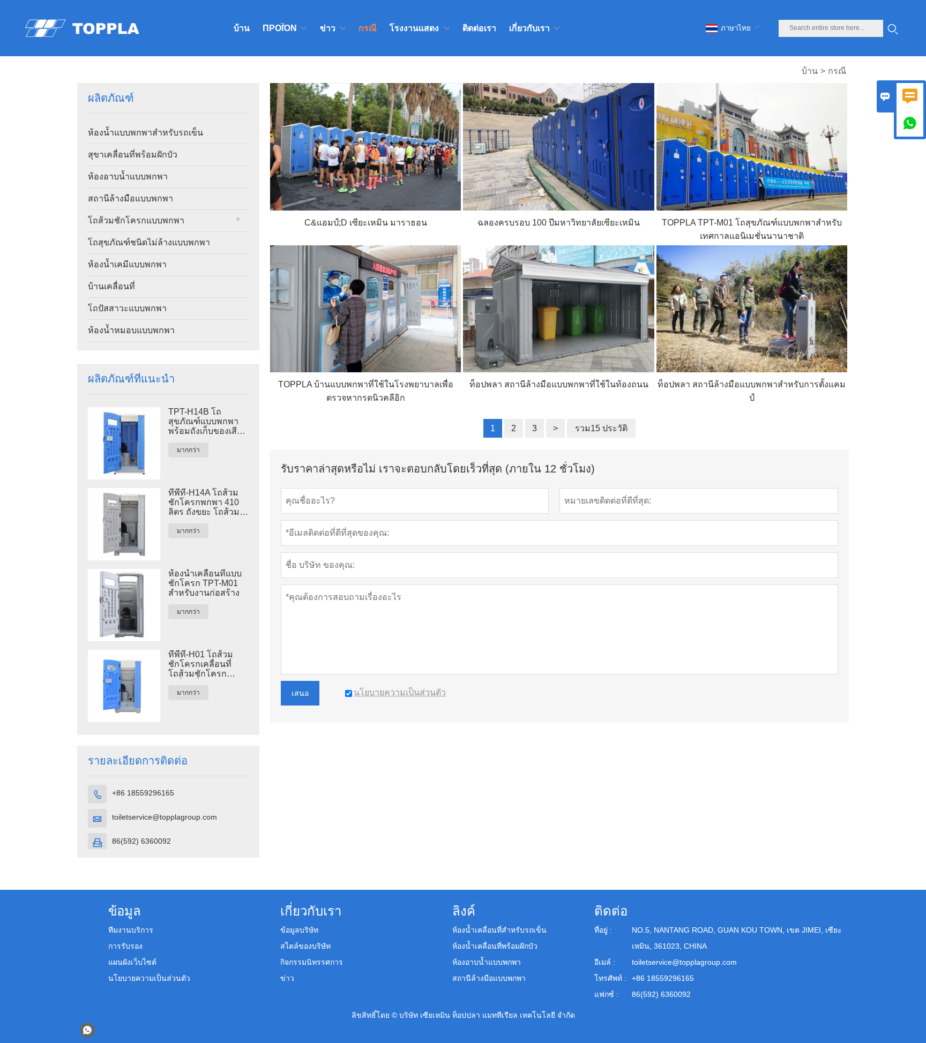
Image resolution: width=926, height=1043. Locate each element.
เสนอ (300, 693)
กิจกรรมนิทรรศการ (311, 962)
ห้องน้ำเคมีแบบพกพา (127, 264)
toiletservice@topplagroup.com (164, 817)
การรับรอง (125, 946)
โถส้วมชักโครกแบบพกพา (136, 220)
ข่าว (287, 978)
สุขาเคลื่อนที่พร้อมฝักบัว (132, 154)
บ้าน (810, 71)
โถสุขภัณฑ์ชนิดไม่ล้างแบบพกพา (149, 242)
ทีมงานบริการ (130, 930)
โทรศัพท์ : (610, 978)
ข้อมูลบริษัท (299, 930)
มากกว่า (188, 450)
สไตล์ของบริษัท (305, 946)
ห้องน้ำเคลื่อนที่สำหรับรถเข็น (499, 930)
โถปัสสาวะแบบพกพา (127, 308)
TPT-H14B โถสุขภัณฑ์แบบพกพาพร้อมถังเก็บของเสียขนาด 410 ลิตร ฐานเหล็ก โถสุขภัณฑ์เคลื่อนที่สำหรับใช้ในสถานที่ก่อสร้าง (207, 421)
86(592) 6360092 (141, 841)
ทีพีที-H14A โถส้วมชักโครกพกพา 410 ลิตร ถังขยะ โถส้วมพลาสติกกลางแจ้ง (204, 502)
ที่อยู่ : (603, 930)
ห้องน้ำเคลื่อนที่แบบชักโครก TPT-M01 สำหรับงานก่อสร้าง (205, 583)
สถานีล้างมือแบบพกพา (130, 198)
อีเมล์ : (604, 962)
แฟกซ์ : (606, 994)
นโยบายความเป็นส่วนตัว (149, 978)
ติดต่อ (611, 911)
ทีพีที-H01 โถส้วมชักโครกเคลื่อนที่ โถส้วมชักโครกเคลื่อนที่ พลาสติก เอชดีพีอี (206, 664)
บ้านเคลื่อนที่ (111, 286)
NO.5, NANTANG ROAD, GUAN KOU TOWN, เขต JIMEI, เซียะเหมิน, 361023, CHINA (737, 938)
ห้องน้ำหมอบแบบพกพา (131, 330)
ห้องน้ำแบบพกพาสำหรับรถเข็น (145, 132)
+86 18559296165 (143, 793)
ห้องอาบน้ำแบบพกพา (128, 176)
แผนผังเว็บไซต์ (132, 962)
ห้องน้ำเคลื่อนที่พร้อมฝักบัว (494, 946)
